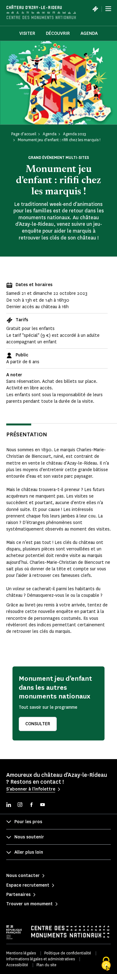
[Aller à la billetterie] (95, 9)
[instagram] (19, 805)
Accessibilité (17, 964)
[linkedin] (8, 805)
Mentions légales (21, 953)
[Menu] (108, 8)
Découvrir (58, 33)
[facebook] (31, 805)
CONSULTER (37, 724)
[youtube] (42, 805)
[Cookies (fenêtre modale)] (106, 963)
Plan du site (46, 964)
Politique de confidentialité (67, 953)
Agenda (89, 33)
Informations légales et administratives (40, 959)
